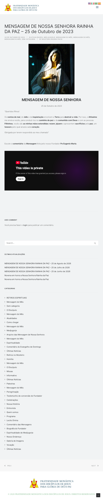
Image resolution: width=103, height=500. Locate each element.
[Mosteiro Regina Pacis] (22, 7)
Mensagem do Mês (64, 37)
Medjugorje (49, 37)
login (25, 225)
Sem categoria (28, 39)
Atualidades (37, 37)
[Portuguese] (96, 3)
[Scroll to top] (98, 495)
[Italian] (93, 3)
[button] (97, 7)
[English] (89, 3)
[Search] (51, 243)
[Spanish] (99, 3)
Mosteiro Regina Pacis (52, 39)
